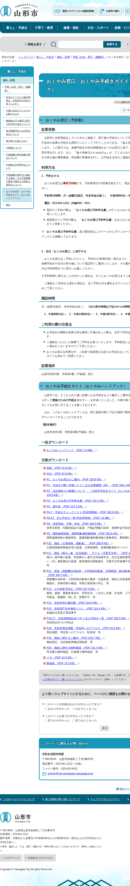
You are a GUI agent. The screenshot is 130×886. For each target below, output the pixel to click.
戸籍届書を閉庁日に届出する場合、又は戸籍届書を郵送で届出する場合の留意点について (18, 180)
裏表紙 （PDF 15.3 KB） (62, 663)
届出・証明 (63, 57)
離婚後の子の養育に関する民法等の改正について (18, 122)
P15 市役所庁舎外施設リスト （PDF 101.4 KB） (77, 608)
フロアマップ (12, 857)
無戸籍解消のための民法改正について (18, 132)
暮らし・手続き (17, 27)
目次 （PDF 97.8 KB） (60, 473)
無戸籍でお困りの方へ (17, 141)
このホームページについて (19, 799)
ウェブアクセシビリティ (105, 799)
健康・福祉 (71, 27)
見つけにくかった (86, 720)
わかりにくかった (86, 708)
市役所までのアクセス (40, 857)
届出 (8, 205)
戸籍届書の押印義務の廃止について (18, 156)
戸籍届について (13, 148)
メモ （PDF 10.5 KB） (60, 657)
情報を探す (35, 44)
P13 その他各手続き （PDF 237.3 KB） (72, 589)
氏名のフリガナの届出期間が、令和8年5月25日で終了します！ (18, 100)
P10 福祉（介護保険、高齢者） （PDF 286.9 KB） (78, 543)
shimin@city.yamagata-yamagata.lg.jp (70, 773)
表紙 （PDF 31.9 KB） (60, 468)
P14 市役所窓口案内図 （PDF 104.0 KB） (73, 602)
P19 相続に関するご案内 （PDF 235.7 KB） (74, 638)
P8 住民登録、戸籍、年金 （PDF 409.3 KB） (75, 523)
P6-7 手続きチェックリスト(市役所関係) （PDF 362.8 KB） (84, 512)
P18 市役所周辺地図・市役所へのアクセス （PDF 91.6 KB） (84, 628)
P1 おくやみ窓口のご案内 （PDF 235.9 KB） (75, 479)
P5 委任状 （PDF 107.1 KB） (65, 506)
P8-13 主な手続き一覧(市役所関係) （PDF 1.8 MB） (79, 518)
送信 (104, 728)
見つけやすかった (59, 720)
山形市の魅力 (113, 11)
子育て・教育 (44, 27)
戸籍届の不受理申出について (18, 166)
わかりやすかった (59, 708)
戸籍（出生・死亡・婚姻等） (89, 57)
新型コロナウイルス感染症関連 (78, 11)
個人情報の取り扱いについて (62, 799)
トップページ (26, 57)
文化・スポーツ (98, 27)
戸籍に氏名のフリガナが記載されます (18, 112)
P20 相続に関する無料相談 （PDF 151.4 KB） (76, 647)
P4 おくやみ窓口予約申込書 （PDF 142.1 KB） (76, 500)
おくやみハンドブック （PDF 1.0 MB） (70, 450)
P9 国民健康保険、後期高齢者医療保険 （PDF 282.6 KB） (83, 533)
